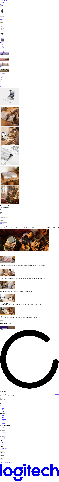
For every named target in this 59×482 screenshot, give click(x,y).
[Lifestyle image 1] (9, 116)
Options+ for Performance (4, 448)
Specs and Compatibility (3, 217)
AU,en (1, 403)
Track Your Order (3, 444)
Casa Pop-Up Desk (2, 84)
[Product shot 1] (9, 96)
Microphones (3, 420)
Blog (2, 409)
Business (3, 2)
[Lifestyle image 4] (9, 175)
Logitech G (3, 1)
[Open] (0, 81)
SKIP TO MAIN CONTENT (3, 0)
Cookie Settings (8, 462)
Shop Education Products (4, 437)
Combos (1, 83)
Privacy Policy (4, 462)
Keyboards (3, 415)
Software (1, 77)
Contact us (3, 443)
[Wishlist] (1, 79)
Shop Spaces (3, 431)
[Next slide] (2, 321)
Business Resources (4, 434)
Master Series (3, 423)
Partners (2, 433)
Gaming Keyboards (4, 419)
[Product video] (10, 194)
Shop (1, 5)
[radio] (0, 212)
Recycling (3, 411)
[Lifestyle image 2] (9, 135)
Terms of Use (1, 462)
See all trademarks (57, 394)
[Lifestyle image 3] (9, 155)
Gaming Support (3, 442)
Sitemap (11, 462)
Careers (2, 407)
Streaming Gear (3, 428)
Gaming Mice (3, 418)
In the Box (2, 220)
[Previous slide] (1, 321)
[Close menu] (0, 6)
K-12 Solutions (3, 438)
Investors (3, 408)
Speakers (3, 417)
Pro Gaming (3, 427)
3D (1, 106)
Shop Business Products (4, 432)
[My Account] (0, 80)
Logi (0, 85)
